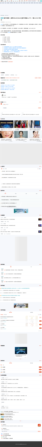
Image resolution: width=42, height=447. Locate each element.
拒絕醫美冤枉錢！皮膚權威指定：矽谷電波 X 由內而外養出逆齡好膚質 (35, 140)
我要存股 (39, 77)
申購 (40, 324)
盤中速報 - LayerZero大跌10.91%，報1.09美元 (8, 88)
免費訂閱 (39, 431)
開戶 (40, 317)
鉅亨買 (22, 1)
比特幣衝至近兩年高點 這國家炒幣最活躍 (11, 49)
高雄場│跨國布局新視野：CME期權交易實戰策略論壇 (12, 281)
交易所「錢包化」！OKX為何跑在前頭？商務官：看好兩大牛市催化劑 (15, 50)
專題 (34, 2)
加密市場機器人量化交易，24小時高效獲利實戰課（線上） (12, 277)
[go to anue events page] (37, 1)
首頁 (3, 1)
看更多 (40, 92)
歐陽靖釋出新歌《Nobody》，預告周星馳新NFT (12, 51)
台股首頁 (36, 77)
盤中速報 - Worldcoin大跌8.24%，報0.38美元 (8, 85)
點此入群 (17, 54)
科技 (5, 2)
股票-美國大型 (5, 318)
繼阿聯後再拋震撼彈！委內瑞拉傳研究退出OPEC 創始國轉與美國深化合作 (35, 129)
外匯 (15, 1)
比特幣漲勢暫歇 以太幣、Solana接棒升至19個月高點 (13, 46)
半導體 (4, 372)
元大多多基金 (2, 327)
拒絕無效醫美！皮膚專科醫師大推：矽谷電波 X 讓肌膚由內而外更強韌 (6, 140)
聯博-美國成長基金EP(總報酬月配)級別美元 (7, 316)
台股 (7, 1)
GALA (2, 24)
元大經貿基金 (2, 323)
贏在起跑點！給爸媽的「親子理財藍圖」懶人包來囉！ (13, 77)
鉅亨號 (24, 1)
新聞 (5, 1)
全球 (17, 1)
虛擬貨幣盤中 (6, 15)
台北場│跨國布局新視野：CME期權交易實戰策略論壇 (12, 273)
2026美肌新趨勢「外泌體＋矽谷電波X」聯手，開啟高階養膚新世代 (21, 140)
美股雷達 (5, 217)
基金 (13, 1)
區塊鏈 (24, 2)
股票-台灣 (4, 321)
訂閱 (26, 1)
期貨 (21, 2)
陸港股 (11, 1)
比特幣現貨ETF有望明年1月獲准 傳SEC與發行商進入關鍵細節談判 (15, 47)
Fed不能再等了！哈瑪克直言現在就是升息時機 (20, 129)
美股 (9, 1)
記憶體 (4, 367)
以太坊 (9, 32)
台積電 (4, 369)
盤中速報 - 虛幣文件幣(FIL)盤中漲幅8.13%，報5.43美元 (31, 114)
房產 (27, 2)
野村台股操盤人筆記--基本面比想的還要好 (6, 129)
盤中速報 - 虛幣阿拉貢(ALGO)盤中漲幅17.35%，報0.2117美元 (11, 114)
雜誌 (37, 2)
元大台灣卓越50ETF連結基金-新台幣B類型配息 (7, 320)
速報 (14, 2)
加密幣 (19, 1)
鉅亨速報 (3, 15)
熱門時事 (11, 2)
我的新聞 (40, 2)
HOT (4, 281)
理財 (29, 2)
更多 (39, 168)
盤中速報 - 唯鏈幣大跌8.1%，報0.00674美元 (7, 89)
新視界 (32, 2)
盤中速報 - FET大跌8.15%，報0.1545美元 (7, 86)
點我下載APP (10, 61)
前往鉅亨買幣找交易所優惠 (7, 58)
